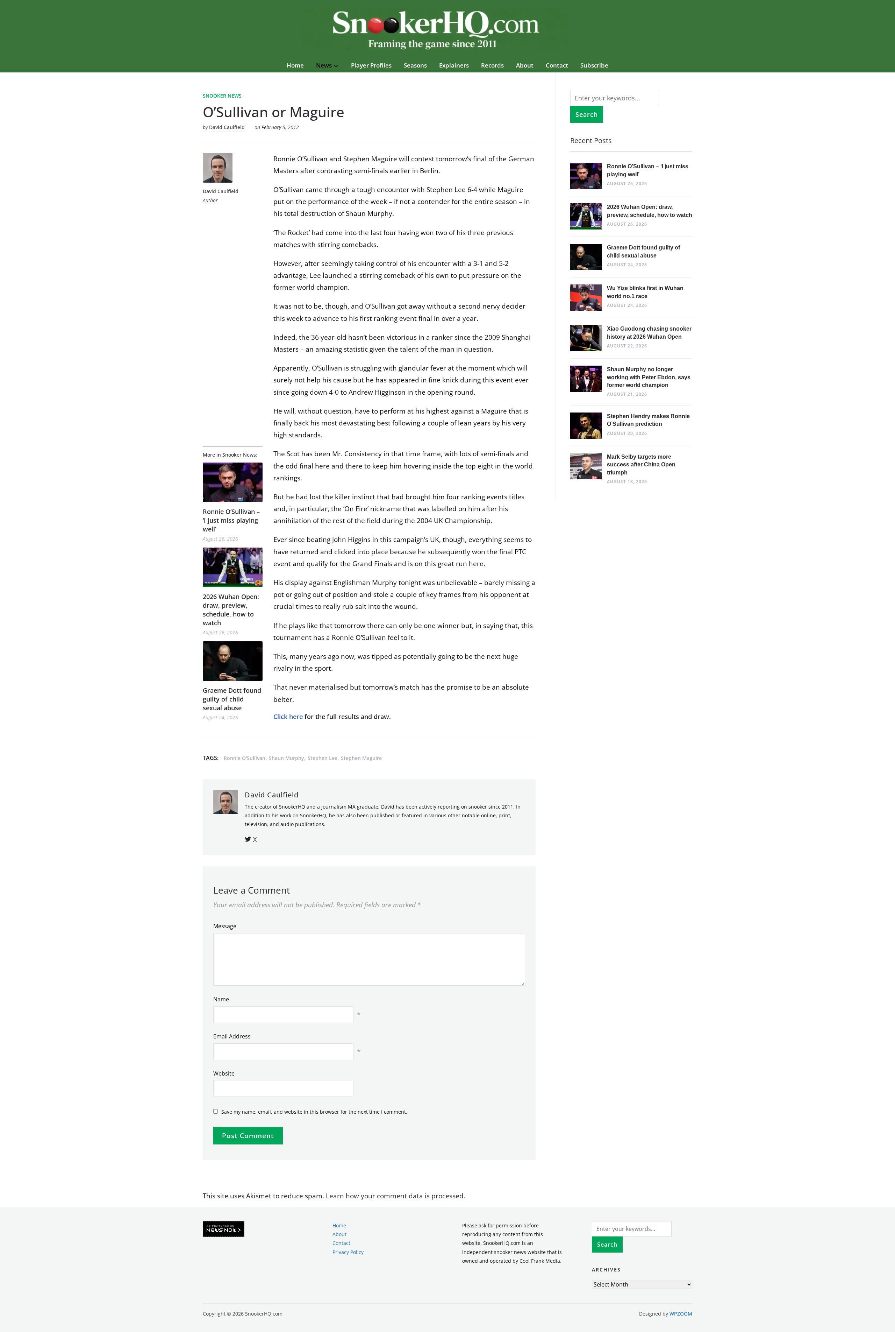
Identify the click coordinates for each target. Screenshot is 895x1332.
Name (221, 999)
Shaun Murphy (286, 758)
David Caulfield (227, 127)
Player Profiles (371, 65)
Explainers (454, 65)
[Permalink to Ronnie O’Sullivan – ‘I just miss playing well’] (233, 482)
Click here (288, 716)
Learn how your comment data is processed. (395, 1195)
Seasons (415, 65)
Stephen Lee (322, 758)
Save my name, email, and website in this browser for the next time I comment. (314, 1111)
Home (295, 65)
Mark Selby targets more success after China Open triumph (641, 464)
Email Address (232, 1036)
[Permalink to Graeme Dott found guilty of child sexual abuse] (233, 661)
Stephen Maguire (361, 758)
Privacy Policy (348, 1251)
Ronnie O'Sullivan (244, 758)
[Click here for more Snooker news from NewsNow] (223, 1229)
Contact (557, 65)
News (324, 65)
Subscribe (594, 65)
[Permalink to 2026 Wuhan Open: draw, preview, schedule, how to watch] (233, 567)
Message (224, 926)
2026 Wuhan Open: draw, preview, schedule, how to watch (231, 609)
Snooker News (222, 95)
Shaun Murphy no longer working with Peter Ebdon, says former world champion (648, 377)
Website (224, 1073)
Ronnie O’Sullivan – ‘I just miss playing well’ (231, 520)
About (525, 65)
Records (492, 65)
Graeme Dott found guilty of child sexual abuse (232, 699)
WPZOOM (681, 1313)
